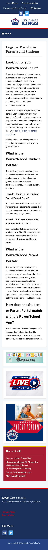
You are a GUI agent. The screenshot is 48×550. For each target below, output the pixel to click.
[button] (6, 33)
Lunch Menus (12, 3)
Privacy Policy (8, 512)
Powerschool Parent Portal (14, 8)
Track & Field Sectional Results (19, 472)
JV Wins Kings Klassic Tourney (18, 469)
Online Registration (30, 3)
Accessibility (8, 515)
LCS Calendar (35, 8)
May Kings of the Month (16, 476)
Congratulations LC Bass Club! (18, 458)
